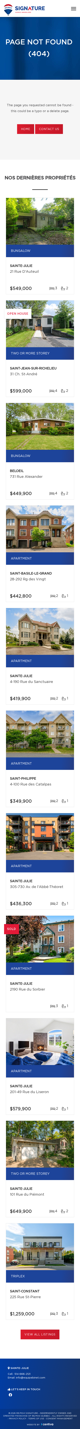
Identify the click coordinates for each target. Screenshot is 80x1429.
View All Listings (39, 1334)
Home (25, 129)
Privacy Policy (17, 1419)
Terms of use (36, 1419)
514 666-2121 (22, 1374)
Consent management (59, 1419)
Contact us (49, 129)
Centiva (47, 1424)
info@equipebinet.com (30, 1378)
